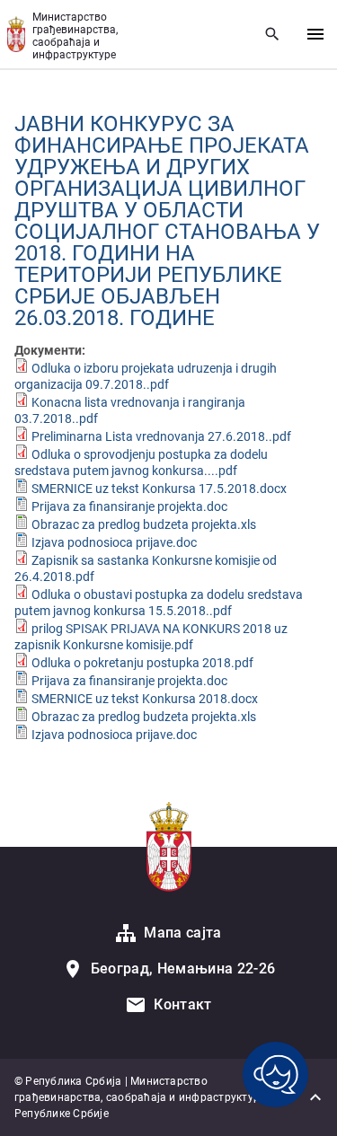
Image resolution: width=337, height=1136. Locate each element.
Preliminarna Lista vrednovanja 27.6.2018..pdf (161, 436)
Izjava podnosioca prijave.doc (114, 542)
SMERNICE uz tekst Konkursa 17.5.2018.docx (159, 488)
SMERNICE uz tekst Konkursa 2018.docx (144, 698)
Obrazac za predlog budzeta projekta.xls (143, 524)
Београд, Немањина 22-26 (183, 968)
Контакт (182, 1004)
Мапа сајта (182, 932)
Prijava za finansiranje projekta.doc (129, 506)
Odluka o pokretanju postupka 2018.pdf (142, 663)
